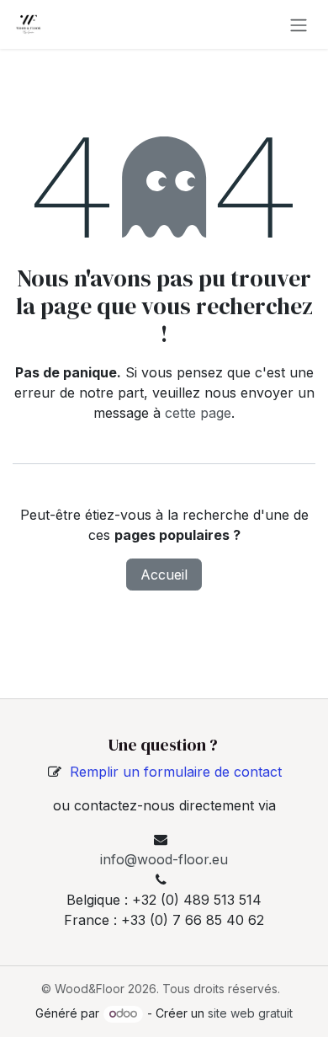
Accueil (164, 574)
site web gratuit (250, 1013)
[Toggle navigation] (298, 24)
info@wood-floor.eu (164, 859)
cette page (198, 412)
